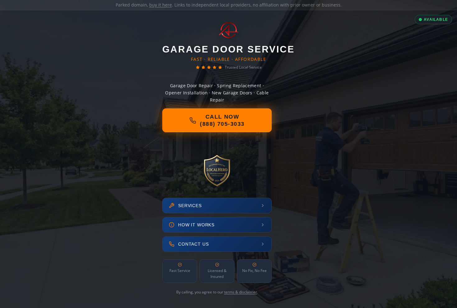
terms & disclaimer (240, 292)
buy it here (160, 5)
